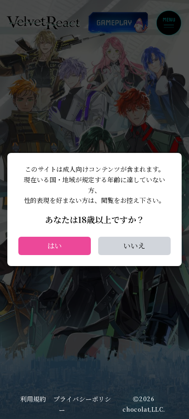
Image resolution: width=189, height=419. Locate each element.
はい (54, 245)
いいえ (134, 245)
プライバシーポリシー (82, 404)
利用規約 (33, 398)
